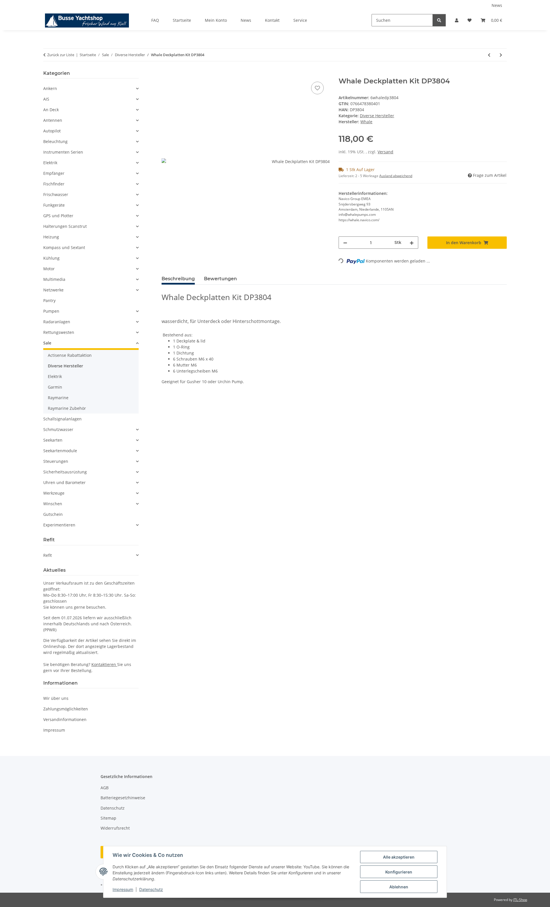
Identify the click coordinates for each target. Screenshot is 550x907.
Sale (47, 343)
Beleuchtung (55, 141)
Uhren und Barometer (64, 482)
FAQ (155, 20)
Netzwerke (53, 290)
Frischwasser (55, 194)
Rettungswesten (58, 332)
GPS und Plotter (58, 215)
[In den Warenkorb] (166, 74)
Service (300, 20)
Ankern (50, 88)
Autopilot (52, 131)
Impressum (123, 889)
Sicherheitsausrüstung (65, 472)
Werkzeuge (53, 493)
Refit (47, 555)
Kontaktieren (104, 664)
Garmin (55, 387)
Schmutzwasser (58, 429)
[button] (456, 20)
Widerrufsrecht (115, 828)
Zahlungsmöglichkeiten (65, 709)
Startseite (182, 20)
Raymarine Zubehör (67, 408)
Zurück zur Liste (60, 54)
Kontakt (272, 20)
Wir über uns (55, 698)
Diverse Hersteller (377, 115)
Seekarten (52, 440)
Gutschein (53, 514)
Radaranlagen (56, 321)
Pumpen (51, 311)
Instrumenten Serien (63, 152)
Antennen (52, 120)
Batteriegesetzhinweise (123, 797)
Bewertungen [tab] (220, 278)
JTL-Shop (520, 899)
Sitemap (108, 818)
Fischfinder (53, 184)
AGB (105, 787)
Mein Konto (216, 20)
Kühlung (51, 258)
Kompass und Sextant (64, 247)
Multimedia (54, 279)
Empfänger (53, 173)
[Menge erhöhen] (411, 242)
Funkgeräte (54, 205)
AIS (46, 99)
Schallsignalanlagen (62, 419)
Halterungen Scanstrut (65, 226)
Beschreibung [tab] (178, 278)
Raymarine (58, 397)
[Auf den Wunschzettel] (317, 88)
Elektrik (50, 162)
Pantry (49, 300)
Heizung (51, 237)
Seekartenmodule (60, 450)
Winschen (52, 503)
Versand (385, 151)
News (497, 5)
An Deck (51, 109)
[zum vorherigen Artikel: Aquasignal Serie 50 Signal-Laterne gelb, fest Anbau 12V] (489, 55)
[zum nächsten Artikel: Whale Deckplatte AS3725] (501, 55)
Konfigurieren (398, 871)
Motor (49, 268)
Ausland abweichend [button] (395, 175)
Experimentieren (59, 525)
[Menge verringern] (345, 242)
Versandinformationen (65, 719)
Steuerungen (55, 461)
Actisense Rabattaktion (70, 355)
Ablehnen (398, 886)
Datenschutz (151, 889)
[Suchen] (439, 20)
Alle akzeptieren (399, 857)
